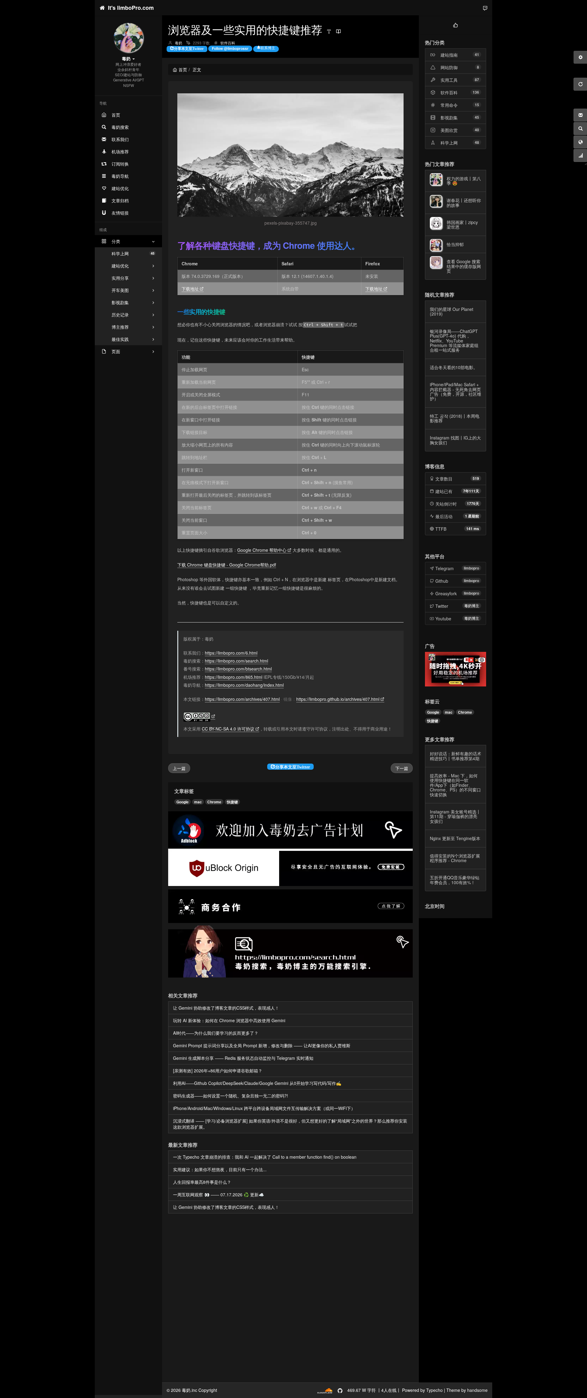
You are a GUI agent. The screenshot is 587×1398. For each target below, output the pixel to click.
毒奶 (178, 42)
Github (441, 581)
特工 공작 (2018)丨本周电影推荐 (454, 418)
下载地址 (190, 289)
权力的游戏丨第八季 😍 (464, 180)
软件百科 (227, 42)
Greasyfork (446, 593)
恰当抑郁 (455, 244)
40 (477, 130)
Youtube (443, 618)
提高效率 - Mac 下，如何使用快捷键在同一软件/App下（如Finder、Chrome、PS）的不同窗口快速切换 (455, 785)
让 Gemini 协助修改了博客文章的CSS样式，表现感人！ (226, 1008)
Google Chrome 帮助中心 (261, 550)
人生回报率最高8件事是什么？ (202, 1182)
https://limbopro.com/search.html (236, 661)
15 (477, 104)
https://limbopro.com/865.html (233, 677)
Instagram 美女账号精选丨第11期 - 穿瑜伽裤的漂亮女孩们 (455, 816)
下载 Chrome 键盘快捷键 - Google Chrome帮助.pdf (226, 565)
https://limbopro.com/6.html (231, 653)
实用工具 (449, 80)
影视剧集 (449, 117)
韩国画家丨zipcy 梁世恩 (462, 224)
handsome (477, 1390)
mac (198, 802)
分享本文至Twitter (189, 48)
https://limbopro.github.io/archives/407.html (337, 699)
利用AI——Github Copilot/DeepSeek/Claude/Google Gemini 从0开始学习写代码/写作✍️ (257, 1083)
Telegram (444, 568)
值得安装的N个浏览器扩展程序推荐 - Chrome (455, 858)
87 (477, 79)
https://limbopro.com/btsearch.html (238, 669)
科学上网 (133, 253)
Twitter (441, 606)
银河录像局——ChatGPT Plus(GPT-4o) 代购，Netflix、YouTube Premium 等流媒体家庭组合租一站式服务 (454, 340)
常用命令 (449, 105)
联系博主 (267, 48)
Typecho (434, 1390)
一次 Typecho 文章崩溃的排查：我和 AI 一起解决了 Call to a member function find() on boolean (264, 1157)
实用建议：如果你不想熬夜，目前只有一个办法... (220, 1169)
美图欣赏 (449, 130)
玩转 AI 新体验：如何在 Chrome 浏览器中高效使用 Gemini (229, 1020)
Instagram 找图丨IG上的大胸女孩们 (455, 440)
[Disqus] (290, 1298)
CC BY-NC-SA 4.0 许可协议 (228, 729)
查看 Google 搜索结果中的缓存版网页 (464, 266)
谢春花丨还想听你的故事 (464, 202)
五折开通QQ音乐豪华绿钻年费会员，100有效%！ (454, 879)
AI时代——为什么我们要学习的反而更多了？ (215, 1033)
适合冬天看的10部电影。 (454, 367)
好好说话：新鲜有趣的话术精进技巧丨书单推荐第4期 (455, 755)
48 (477, 142)
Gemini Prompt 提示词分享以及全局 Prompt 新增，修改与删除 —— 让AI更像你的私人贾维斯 (261, 1045)
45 (477, 117)
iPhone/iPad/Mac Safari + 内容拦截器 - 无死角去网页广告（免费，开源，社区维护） (455, 391)
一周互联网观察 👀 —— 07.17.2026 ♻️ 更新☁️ (218, 1194)
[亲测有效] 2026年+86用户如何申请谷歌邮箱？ (217, 1070)
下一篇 (401, 768)
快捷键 (232, 802)
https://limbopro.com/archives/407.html (242, 699)
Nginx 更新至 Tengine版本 (455, 838)
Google (182, 802)
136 (476, 92)
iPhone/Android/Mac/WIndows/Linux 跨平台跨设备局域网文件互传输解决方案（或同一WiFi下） (264, 1108)
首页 (183, 69)
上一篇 (179, 768)
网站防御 (449, 67)
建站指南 (449, 55)
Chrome (214, 802)
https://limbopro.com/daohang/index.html (244, 685)
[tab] (455, 24)
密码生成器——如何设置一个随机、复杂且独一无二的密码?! (230, 1096)
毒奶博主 (471, 605)
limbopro (471, 568)
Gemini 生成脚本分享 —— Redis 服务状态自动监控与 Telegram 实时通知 (243, 1058)
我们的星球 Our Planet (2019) (451, 311)
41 (477, 54)
